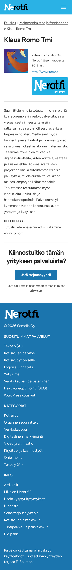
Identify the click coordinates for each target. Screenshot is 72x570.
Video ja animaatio (18, 443)
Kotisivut (11, 415)
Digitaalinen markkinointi (23, 436)
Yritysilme (11, 374)
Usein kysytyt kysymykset (24, 499)
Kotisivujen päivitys (19, 353)
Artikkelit (11, 485)
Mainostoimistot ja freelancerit (43, 23)
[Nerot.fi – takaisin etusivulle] (16, 7)
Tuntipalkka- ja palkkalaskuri (26, 527)
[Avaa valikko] (63, 7)
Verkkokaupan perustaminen (26, 381)
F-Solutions (25, 562)
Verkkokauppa (15, 429)
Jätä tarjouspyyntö (36, 275)
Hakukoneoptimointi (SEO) (25, 388)
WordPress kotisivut (19, 395)
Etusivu (10, 23)
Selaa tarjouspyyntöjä (21, 513)
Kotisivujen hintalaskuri (22, 520)
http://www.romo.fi (45, 72)
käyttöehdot (14, 556)
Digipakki (11, 534)
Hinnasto (11, 506)
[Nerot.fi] (36, 314)
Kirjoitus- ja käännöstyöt (23, 450)
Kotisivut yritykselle (19, 360)
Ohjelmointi (13, 457)
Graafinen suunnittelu (21, 422)
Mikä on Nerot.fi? (17, 492)
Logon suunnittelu (18, 367)
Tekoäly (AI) (13, 346)
